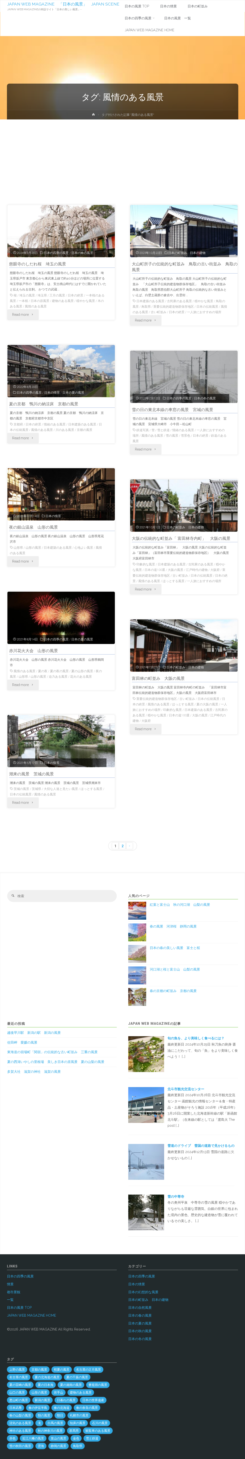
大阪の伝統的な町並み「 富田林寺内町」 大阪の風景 (181, 538)
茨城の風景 (21, 789)
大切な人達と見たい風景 (61, 789)
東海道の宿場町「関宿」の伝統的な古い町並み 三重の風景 (52, 1052)
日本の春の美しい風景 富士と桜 (175, 948)
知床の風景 (77, 1423)
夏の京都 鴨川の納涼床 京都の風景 (43, 404)
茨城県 (36, 789)
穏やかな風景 (85, 301)
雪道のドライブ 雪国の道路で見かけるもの (200, 1146)
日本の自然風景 (140, 1307)
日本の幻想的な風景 (143, 1292)
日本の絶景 (75, 295)
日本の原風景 (40, 301)
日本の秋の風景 (140, 1331)
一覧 (10, 1300)
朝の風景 (44, 1415)
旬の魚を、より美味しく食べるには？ (197, 1038)
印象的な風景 (145, 564)
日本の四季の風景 (56, 253)
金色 (76, 1438)
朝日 (60, 1415)
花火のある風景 (81, 676)
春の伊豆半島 (37, 1408)
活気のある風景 (20, 1423)
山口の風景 (17, 1392)
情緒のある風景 (55, 424)
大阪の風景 (175, 570)
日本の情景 (52, 392)
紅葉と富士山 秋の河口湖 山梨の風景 (180, 905)
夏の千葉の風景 (77, 1377)
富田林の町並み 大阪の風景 (158, 678)
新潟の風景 (42, 1400)
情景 (10, 1284)
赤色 (12, 1438)
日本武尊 (15, 1408)
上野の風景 (17, 1369)
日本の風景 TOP (19, 1307)
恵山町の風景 (18, 1400)
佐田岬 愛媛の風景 (22, 1042)
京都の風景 (84, 430)
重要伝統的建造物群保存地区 (173, 306)
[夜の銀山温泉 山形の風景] (61, 494)
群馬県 (74, 1430)
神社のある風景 (20, 1430)
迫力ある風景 (58, 676)
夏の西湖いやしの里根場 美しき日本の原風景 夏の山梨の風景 (55, 1062)
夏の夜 (42, 671)
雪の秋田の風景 (20, 1446)
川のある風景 (65, 430)
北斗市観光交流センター (185, 1089)
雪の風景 (172, 435)
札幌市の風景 (79, 1415)
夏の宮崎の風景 (20, 1385)
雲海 (41, 1446)
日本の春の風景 (82, 253)
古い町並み (158, 312)
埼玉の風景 (27, 295)
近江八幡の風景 (33, 1438)
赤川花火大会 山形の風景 (33, 650)
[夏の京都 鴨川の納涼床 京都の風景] (61, 371)
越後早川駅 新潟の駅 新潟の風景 (34, 1033)
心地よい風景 (83, 547)
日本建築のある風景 (150, 301)
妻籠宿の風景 (98, 1385)
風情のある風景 (36, 306)
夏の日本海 (45, 1385)
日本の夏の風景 (73, 392)
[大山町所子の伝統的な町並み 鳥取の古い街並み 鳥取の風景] (184, 231)
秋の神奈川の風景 (50, 1430)
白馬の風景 (55, 1423)
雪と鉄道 (163, 430)
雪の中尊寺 (175, 1196)
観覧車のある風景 (97, 1430)
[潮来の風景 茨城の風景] (61, 741)
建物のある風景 (63, 301)
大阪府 (215, 570)
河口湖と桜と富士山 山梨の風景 (175, 969)
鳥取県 (146, 306)
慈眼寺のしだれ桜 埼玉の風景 (37, 264)
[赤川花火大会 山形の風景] (61, 618)
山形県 (18, 547)
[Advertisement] (122, 155)
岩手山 (58, 1392)
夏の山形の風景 (82, 671)
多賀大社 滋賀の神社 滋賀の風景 (34, 1071)
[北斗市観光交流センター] (146, 1105)
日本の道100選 (155, 570)
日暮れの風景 (66, 1400)
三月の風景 (57, 295)
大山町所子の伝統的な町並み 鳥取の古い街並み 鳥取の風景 (185, 267)
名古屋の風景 (18, 1377)
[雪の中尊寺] (146, 1212)
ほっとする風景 (173, 581)
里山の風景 (58, 1438)
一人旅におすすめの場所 (204, 312)
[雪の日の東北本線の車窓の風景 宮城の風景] (184, 377)
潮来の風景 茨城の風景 (31, 774)
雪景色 (185, 435)
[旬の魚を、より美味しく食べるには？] (146, 1054)
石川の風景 (100, 1423)
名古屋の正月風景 (88, 1369)
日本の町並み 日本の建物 (187, 253)
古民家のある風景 (179, 301)
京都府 (18, 424)
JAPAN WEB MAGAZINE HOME (31, 1315)
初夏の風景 (61, 1369)
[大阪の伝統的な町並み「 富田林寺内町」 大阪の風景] (184, 505)
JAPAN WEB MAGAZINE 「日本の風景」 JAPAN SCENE (63, 4)
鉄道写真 (142, 430)
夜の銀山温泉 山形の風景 (33, 527)
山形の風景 (33, 547)
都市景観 (13, 1292)
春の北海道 (61, 1408)
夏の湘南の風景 (71, 1385)
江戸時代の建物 (197, 570)
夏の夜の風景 (59, 671)
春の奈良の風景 (87, 1408)
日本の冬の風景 (205, 398)
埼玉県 (42, 295)
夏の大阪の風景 (207, 704)
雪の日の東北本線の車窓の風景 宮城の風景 (172, 409)
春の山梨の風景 (20, 1415)
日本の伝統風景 (207, 306)
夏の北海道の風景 (47, 1377)
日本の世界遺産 (93, 1400)
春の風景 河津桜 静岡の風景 (173, 926)
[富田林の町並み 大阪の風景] (184, 645)
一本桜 (23, 301)
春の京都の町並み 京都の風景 (173, 991)
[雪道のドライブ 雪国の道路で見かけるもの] (146, 1161)
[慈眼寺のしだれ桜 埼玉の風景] (61, 231)
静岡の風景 (58, 1446)
